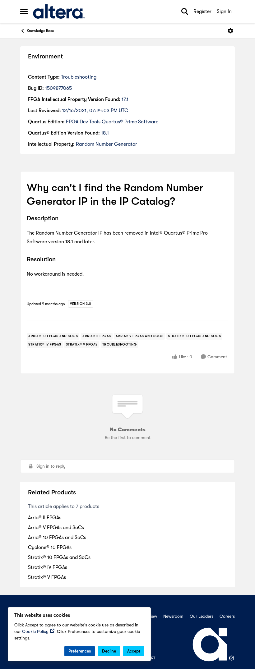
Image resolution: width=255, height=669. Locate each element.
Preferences (79, 650)
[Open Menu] (230, 30)
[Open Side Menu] (24, 11)
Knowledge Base (40, 31)
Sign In (224, 11)
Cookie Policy (35, 631)
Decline (109, 650)
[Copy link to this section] (63, 219)
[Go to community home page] (59, 11)
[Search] (184, 11)
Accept (133, 650)
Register (202, 11)
